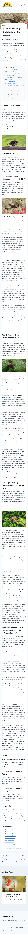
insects (4, 700)
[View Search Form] (25, 5)
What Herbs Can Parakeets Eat (13, 848)
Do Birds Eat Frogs (10, 838)
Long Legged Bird (9, 840)
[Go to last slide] (4, 890)
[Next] (24, 890)
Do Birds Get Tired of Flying (12, 832)
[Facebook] (3, 930)
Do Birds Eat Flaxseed (10, 830)
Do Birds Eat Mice (9, 834)
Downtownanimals (7, 39)
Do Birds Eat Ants (9, 842)
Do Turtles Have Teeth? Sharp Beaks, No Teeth (7, 859)
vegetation (13, 590)
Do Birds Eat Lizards (10, 836)
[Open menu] (21, 5)
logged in (11, 920)
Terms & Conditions (18, 927)
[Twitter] (7, 930)
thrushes (16, 379)
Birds (3, 25)
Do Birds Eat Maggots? (11, 844)
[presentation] (14, 884)
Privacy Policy (8, 927)
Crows (10, 123)
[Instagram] (11, 930)
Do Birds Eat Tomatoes (11, 846)
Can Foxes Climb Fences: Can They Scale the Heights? (21, 859)
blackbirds (5, 379)
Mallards (4, 399)
